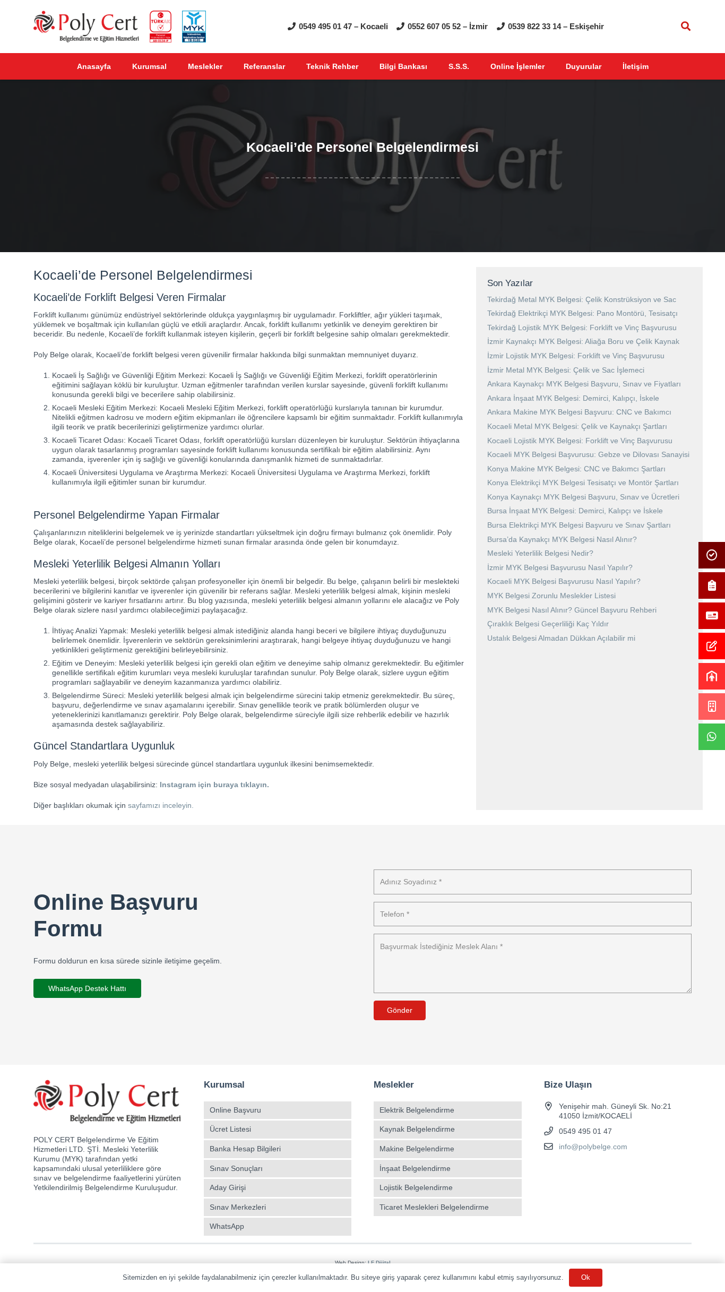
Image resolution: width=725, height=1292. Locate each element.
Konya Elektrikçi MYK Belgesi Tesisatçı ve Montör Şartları (583, 482)
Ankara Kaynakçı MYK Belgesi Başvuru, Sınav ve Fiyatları (584, 384)
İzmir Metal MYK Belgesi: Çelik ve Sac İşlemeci (565, 370)
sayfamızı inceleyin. (161, 805)
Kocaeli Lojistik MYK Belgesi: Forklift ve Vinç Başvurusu (579, 440)
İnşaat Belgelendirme (415, 1168)
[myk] (194, 26)
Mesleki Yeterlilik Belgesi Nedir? (540, 553)
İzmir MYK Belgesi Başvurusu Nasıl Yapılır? (560, 567)
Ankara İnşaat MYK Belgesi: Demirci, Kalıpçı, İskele (573, 398)
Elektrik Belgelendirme (416, 1110)
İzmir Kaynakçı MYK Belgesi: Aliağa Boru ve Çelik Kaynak (583, 341)
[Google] (590, 1171)
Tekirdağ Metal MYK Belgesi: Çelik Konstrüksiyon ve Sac (581, 299)
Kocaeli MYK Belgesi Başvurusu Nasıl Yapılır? (564, 581)
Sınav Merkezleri (238, 1207)
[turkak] (160, 26)
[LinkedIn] (609, 1171)
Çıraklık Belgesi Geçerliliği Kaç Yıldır (548, 623)
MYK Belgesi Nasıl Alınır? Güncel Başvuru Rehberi (572, 610)
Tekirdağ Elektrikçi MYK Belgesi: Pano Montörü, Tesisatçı (582, 313)
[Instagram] (572, 1171)
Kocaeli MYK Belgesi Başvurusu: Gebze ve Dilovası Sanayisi (588, 454)
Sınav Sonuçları (236, 1168)
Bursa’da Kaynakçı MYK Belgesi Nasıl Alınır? (562, 539)
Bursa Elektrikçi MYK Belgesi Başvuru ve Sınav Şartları (579, 525)
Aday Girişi (228, 1187)
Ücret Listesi (230, 1129)
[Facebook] (553, 1171)
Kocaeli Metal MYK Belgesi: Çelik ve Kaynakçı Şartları (577, 426)
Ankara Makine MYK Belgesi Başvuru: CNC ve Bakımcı (579, 412)
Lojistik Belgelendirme (416, 1187)
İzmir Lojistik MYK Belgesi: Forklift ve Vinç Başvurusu (575, 355)
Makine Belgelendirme (416, 1148)
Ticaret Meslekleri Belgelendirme (434, 1207)
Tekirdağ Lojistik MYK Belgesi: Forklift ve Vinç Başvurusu (582, 327)
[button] (685, 26)
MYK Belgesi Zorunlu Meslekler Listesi (551, 595)
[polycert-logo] (86, 26)
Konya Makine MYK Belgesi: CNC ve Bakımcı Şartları (576, 468)
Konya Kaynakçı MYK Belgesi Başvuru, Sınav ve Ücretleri (583, 497)
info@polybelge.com (593, 1146)
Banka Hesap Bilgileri (245, 1148)
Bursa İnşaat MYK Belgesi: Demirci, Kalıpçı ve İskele (575, 510)
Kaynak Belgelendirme (417, 1129)
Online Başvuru (235, 1110)
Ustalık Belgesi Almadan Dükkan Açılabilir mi (561, 638)
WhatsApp (227, 1226)
